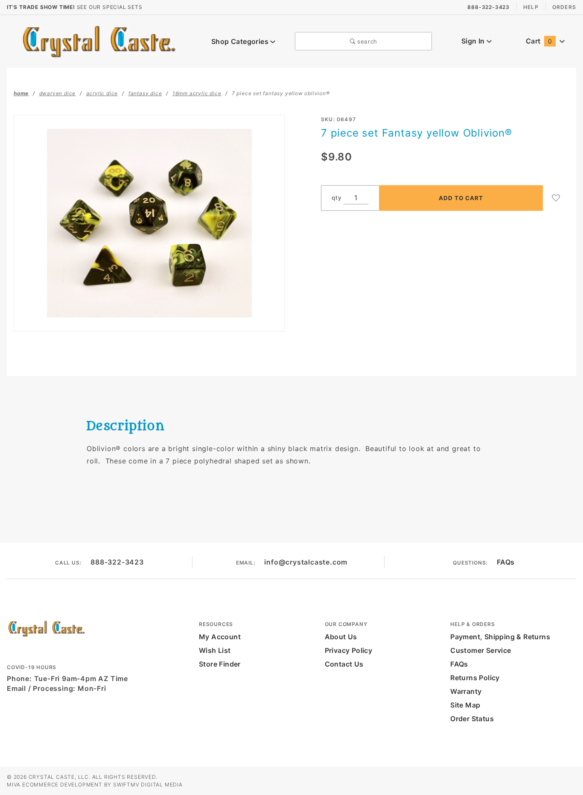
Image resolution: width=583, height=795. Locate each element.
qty (336, 197)
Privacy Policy (349, 650)
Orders (564, 7)
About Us (341, 636)
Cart (539, 41)
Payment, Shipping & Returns (500, 636)
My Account (220, 636)
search (366, 41)
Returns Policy (475, 677)
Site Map (465, 705)
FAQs (506, 562)
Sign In (474, 41)
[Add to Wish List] (556, 198)
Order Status (472, 718)
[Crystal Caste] (99, 40)
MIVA (13, 784)
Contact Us (344, 664)
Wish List (215, 650)
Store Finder (220, 664)
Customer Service (480, 650)
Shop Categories (240, 41)
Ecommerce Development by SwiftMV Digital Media (102, 784)
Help (531, 7)
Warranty (465, 691)
